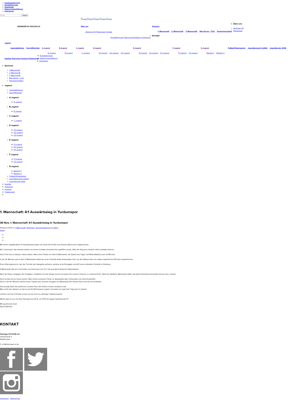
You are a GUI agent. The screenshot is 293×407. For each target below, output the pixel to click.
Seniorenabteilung (43, 227)
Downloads (9, 7)
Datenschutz (15, 398)
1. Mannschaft (20, 227)
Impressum (9, 11)
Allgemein (31, 227)
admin (55, 227)
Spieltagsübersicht (12, 3)
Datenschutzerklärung (14, 9)
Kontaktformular (11, 5)
